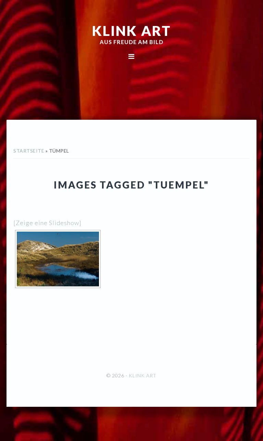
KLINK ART (131, 31)
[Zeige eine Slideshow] (47, 222)
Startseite (28, 151)
